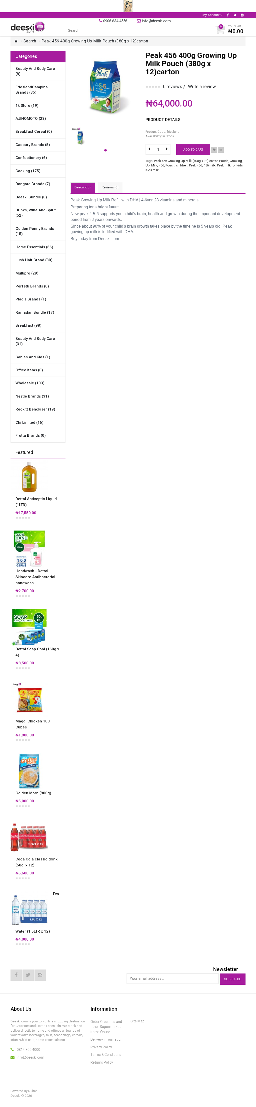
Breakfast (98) (29, 325)
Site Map (137, 1021)
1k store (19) (27, 105)
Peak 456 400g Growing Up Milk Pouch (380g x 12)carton (95, 41)
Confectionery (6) (31, 157)
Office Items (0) (29, 370)
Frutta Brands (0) (31, 435)
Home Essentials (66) (34, 247)
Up (148, 165)
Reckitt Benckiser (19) (35, 409)
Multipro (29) (27, 273)
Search (30, 41)
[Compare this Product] (221, 150)
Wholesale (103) (30, 383)
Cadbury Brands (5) (33, 144)
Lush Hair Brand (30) (34, 260)
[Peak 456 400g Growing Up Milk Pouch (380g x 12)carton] (81, 128)
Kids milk (152, 170)
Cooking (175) (28, 171)
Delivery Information (106, 1039)
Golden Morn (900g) (33, 793)
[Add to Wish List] (214, 150)
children (182, 165)
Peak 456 (195, 165)
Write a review (202, 86)
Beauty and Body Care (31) (35, 341)
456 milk (210, 165)
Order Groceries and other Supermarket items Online (106, 1027)
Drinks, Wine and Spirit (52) (36, 213)
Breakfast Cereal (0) (34, 131)
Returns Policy (101, 1062)
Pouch (170, 165)
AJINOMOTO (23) (31, 118)
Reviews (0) (110, 187)
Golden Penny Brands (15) (35, 231)
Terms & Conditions (105, 1055)
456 (161, 165)
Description (82, 187)
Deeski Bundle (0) (31, 197)
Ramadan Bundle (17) (35, 312)
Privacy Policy (101, 1047)
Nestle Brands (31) (32, 396)
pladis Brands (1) (31, 299)
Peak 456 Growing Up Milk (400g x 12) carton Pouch (191, 161)
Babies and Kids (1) (33, 357)
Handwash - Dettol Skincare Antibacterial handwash (35, 577)
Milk (154, 165)
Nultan (33, 1091)
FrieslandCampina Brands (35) (32, 90)
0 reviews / (174, 86)
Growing (236, 161)
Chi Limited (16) (30, 422)
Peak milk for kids (230, 165)
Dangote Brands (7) (33, 184)
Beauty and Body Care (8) (35, 71)
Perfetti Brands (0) (32, 286)
